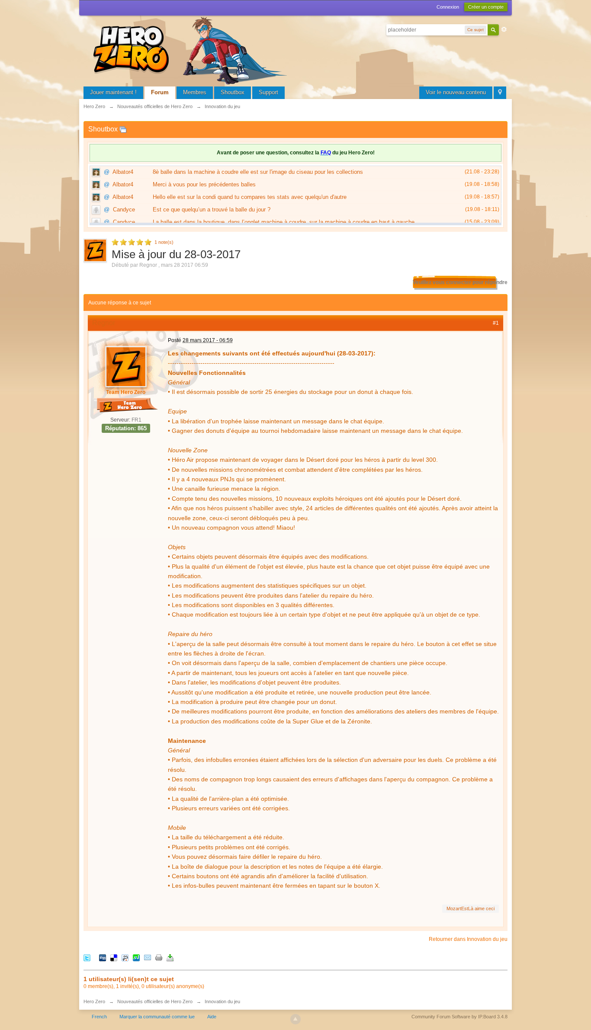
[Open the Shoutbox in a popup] (122, 129)
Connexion (448, 7)
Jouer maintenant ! (113, 92)
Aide (211, 1016)
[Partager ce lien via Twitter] (87, 957)
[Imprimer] (158, 957)
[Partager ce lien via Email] (147, 957)
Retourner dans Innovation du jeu (468, 939)
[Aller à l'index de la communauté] (192, 49)
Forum (160, 92)
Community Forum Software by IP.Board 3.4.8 (459, 1016)
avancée (504, 29)
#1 (496, 323)
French (99, 1016)
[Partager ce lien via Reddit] (125, 957)
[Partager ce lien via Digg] (102, 957)
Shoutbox (232, 92)
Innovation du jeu (222, 1001)
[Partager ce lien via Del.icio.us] (113, 957)
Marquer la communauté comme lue (157, 1016)
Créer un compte (486, 7)
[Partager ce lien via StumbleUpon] (136, 957)
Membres (194, 92)
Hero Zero (94, 1001)
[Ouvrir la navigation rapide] (500, 92)
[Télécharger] (170, 957)
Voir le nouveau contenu (456, 92)
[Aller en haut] (295, 1019)
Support (268, 92)
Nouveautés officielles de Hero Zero (155, 1001)
